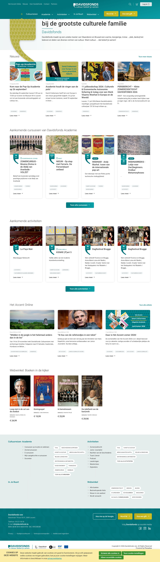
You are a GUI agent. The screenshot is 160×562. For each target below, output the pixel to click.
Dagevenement (60, 465)
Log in (145, 4)
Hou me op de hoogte (105, 516)
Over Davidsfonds (36, 4)
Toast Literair (94, 456)
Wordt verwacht (95, 496)
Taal (56, 448)
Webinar (70, 470)
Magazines (139, 492)
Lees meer (13, 116)
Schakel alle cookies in (110, 553)
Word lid (110, 14)
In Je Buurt (78, 14)
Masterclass (94, 464)
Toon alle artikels (145, 305)
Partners (54, 4)
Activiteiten (62, 14)
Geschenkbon (136, 497)
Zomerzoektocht (95, 447)
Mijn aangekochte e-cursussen (35, 456)
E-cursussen (29, 453)
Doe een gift (127, 14)
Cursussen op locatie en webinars (36, 447)
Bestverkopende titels (97, 490)
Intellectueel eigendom (61, 534)
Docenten (28, 458)
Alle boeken (94, 487)
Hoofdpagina (22, 16)
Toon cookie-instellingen (134, 553)
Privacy (10, 534)
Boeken (129, 488)
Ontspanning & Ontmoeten (64, 461)
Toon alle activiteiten (79, 289)
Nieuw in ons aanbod (97, 493)
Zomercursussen (30, 450)
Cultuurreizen (32, 14)
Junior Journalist (95, 450)
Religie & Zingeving (61, 457)
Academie (46, 14)
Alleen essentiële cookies (111, 557)
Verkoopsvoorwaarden (41, 534)
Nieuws (25, 4)
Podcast (92, 458)
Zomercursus (59, 470)
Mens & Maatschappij (76, 452)
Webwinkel (92, 14)
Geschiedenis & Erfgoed (69, 448)
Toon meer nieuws (145, 57)
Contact (46, 4)
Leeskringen (94, 461)
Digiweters (93, 467)
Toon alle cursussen (78, 205)
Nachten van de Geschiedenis (100, 453)
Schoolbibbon (128, 492)
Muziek (137, 488)
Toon (62, 474)
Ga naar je (120, 497)
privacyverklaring (55, 558)
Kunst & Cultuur (60, 452)
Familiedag (72, 465)
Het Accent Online (14, 4)
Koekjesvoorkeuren (23, 534)
